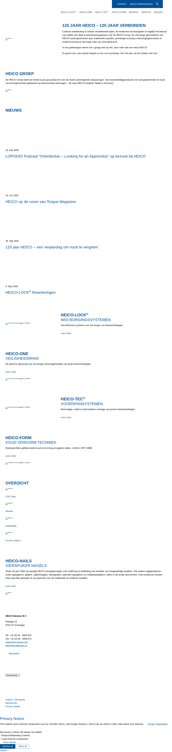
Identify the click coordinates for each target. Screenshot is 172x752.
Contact (122, 4)
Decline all (7, 746)
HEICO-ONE (85, 12)
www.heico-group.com (17, 642)
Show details (9, 742)
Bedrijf (133, 12)
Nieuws (158, 12)
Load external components (15, 739)
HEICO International (141, 4)
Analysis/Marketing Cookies (16, 735)
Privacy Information (157, 724)
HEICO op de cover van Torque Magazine (41, 201)
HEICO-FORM (119, 12)
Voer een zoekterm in (157, 4)
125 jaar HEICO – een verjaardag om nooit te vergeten (52, 247)
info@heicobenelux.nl (16, 645)
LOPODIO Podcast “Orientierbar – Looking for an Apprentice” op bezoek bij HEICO (76, 156)
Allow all (22, 746)
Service (146, 12)
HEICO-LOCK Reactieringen (31, 292)
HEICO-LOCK (68, 12)
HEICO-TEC (102, 12)
